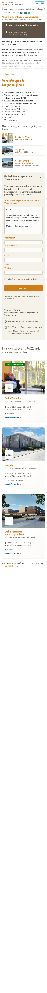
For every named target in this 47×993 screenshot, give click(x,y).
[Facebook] (23, 12)
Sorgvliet (24, 150)
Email (6, 255)
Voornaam (9, 238)
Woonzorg (9, 2)
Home (4, 9)
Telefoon (8, 268)
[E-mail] (21, 12)
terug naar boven (10, 566)
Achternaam (9, 245)
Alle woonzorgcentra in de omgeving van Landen (22, 563)
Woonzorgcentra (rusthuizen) (22, 9)
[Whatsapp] (29, 12)
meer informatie (12, 418)
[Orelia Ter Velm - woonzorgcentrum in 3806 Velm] (23, 377)
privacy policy (9, 298)
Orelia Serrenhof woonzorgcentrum (27, 163)
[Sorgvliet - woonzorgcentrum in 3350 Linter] (23, 444)
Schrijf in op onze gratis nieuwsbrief (22, 279)
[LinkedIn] (26, 12)
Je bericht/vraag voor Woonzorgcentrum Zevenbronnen (22, 201)
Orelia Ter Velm (23, 138)
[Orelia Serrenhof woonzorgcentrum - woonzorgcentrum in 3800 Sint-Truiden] (23, 511)
